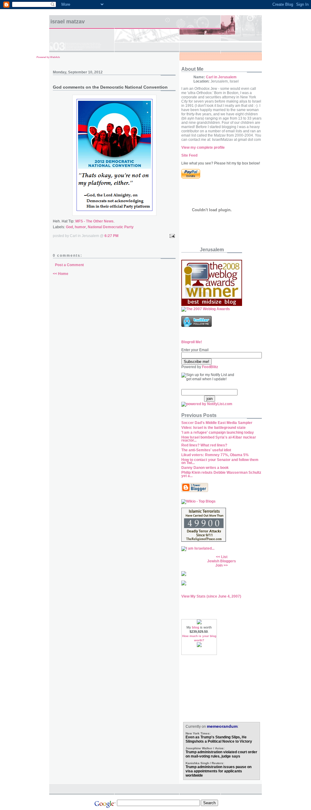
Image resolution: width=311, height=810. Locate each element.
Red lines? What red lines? (204, 445)
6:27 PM (111, 236)
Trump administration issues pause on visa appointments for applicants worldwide (218, 771)
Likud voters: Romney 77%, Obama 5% (215, 455)
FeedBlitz (210, 367)
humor (80, 227)
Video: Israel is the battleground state (213, 427)
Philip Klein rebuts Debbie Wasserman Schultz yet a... (221, 474)
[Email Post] (171, 236)
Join (219, 565)
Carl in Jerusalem (221, 77)
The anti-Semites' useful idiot (206, 450)
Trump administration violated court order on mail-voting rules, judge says (221, 754)
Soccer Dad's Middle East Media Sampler (216, 423)
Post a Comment (69, 265)
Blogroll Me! (191, 342)
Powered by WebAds (48, 57)
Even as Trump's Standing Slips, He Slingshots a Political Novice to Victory (219, 739)
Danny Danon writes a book (205, 468)
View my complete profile (203, 147)
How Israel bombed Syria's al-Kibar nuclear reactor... (218, 439)
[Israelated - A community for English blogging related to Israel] (197, 548)
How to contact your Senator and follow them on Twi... (219, 461)
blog (195, 627)
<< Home (60, 274)
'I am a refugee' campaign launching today (217, 432)
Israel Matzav (67, 22)
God (69, 227)
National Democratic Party (111, 227)
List (224, 557)
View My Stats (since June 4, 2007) (211, 596)
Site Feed (189, 155)
